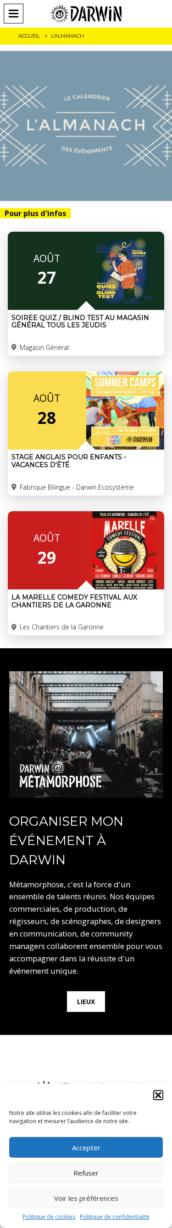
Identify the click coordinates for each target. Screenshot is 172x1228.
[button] (158, 1095)
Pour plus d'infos (35, 213)
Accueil (29, 36)
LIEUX (86, 1001)
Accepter (86, 1147)
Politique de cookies (48, 1217)
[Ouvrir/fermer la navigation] (16, 13)
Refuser (86, 1172)
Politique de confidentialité (115, 1217)
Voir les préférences (86, 1198)
